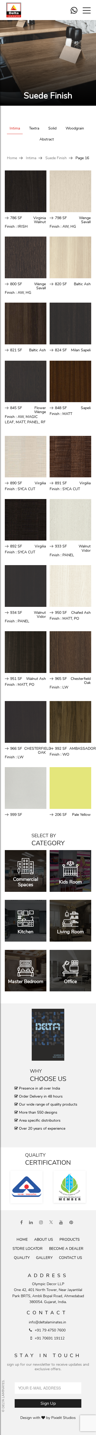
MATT (20, 422)
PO (76, 618)
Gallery (44, 1257)
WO (65, 754)
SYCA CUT (26, 489)
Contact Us (70, 1257)
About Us (43, 1239)
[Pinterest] (71, 1222)
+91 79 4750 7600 (50, 1330)
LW (65, 687)
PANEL (33, 422)
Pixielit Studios (63, 1417)
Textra (34, 128)
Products (69, 1239)
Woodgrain (75, 128)
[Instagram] (41, 1222)
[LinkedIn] (31, 1222)
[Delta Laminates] (17, 10)
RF (43, 422)
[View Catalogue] (48, 1034)
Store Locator (28, 1248)
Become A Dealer (66, 1248)
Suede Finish (56, 158)
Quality (22, 1257)
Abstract (46, 139)
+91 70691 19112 (50, 1338)
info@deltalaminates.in (47, 1322)
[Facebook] (21, 1222)
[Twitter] (51, 1222)
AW (65, 226)
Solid (52, 128)
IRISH (23, 226)
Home (12, 158)
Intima (15, 128)
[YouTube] (61, 1222)
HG (73, 226)
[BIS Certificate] (26, 1187)
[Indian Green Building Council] (69, 1187)
